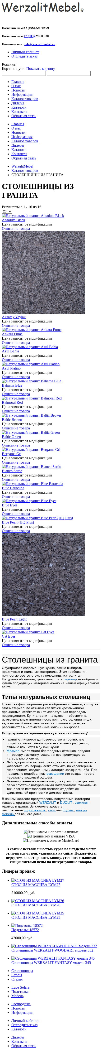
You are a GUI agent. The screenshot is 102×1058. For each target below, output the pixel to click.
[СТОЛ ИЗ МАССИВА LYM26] (37, 901)
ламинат (82, 802)
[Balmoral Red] (32, 398)
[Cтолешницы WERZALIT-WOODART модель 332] (54, 946)
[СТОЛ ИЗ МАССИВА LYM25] (37, 913)
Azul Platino (11, 368)
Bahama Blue (12, 385)
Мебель (17, 996)
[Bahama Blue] (31, 381)
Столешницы (22, 971)
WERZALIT (48, 802)
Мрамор (13, 751)
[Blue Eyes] (29, 501)
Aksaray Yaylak (14, 317)
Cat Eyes (8, 636)
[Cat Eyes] (28, 632)
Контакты (19, 1041)
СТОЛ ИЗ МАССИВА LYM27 (35, 885)
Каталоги (19, 1029)
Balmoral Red (12, 402)
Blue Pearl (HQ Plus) (18, 522)
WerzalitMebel (22, 166)
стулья (68, 810)
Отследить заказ (24, 56)
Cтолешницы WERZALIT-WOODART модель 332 (52, 950)
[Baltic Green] (31, 432)
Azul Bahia (10, 351)
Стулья (17, 979)
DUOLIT (66, 802)
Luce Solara (20, 987)
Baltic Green (11, 437)
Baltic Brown (12, 420)
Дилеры (17, 1037)
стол (52, 810)
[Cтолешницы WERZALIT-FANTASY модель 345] (53, 958)
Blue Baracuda (13, 488)
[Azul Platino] (31, 364)
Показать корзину (40, 69)
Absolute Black (13, 220)
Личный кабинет (25, 52)
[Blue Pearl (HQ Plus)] (37, 518)
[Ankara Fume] (31, 330)
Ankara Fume (12, 334)
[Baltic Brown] (31, 415)
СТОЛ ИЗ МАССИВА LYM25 (35, 917)
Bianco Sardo (12, 471)
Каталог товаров (24, 170)
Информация (21, 1012)
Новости (18, 1008)
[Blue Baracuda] (32, 484)
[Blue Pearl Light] (43, 615)
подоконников (35, 810)
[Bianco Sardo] (31, 467)
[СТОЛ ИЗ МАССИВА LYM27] (37, 880)
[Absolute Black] (33, 216)
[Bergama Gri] (31, 449)
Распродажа (21, 1004)
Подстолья (19, 992)
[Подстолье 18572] (27, 925)
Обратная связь (23, 1046)
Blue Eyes (9, 505)
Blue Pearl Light (14, 619)
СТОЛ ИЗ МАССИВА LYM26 (35, 905)
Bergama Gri (11, 454)
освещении (55, 773)
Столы (16, 975)
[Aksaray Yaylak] (43, 313)
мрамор (71, 679)
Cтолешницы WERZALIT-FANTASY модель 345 (51, 963)
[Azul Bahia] (30, 347)
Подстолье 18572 (25, 930)
